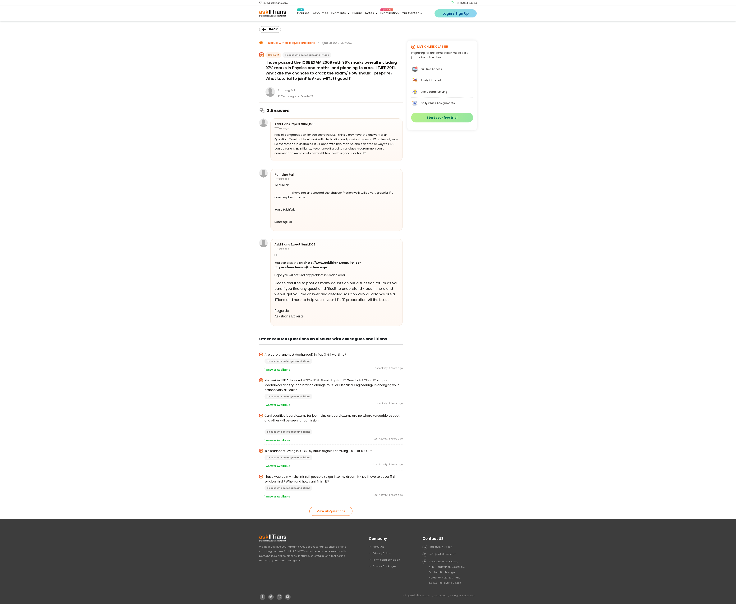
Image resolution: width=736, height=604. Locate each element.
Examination (389, 12)
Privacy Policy (381, 553)
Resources (320, 13)
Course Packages (384, 566)
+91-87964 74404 (466, 3)
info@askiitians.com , (418, 595)
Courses (303, 12)
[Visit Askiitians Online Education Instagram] (279, 597)
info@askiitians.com (275, 3)
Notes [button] (370, 13)
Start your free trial (442, 118)
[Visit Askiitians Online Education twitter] (271, 597)
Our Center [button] (411, 13)
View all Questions (331, 511)
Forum (357, 13)
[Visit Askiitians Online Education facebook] (262, 597)
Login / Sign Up (456, 13)
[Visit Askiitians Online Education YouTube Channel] (288, 597)
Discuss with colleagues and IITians (291, 43)
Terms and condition (386, 560)
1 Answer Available (277, 370)
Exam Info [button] (339, 13)
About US (378, 547)
